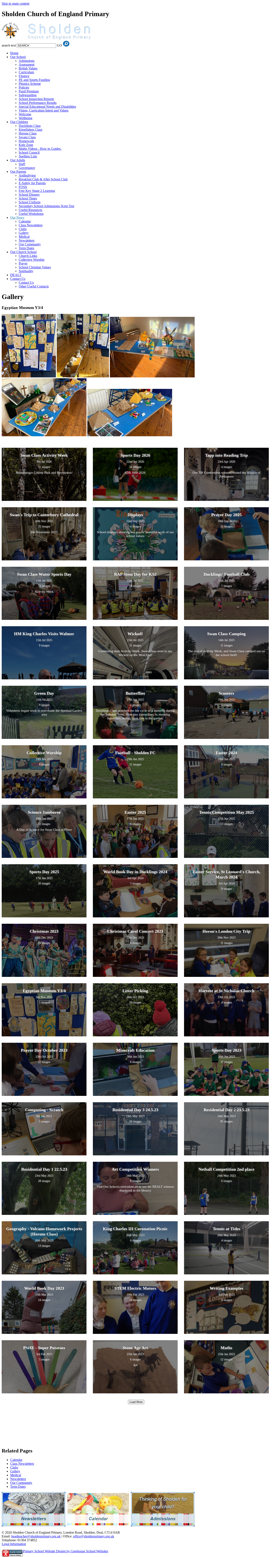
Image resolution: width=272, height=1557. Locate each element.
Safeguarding (28, 95)
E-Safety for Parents (32, 183)
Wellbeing (25, 118)
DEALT (15, 275)
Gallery (24, 233)
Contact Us (17, 279)
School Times (28, 198)
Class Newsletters (30, 225)
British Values (28, 68)
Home (14, 53)
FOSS (23, 187)
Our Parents (18, 171)
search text (9, 45)
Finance (24, 76)
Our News (17, 217)
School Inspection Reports (36, 99)
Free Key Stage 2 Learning (37, 191)
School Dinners (29, 194)
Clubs (23, 229)
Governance (27, 168)
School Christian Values (35, 267)
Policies (24, 87)
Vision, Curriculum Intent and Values (43, 110)
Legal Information (14, 1544)
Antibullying (27, 175)
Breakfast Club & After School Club (43, 179)
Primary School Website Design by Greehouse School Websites (65, 1551)
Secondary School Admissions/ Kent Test (46, 206)
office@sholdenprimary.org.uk (93, 1536)
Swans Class (27, 137)
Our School (18, 57)
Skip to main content (15, 3)
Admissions (26, 60)
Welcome (25, 114)
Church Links (28, 256)
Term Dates (26, 248)
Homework (26, 141)
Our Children (19, 122)
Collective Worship (31, 259)
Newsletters (26, 240)
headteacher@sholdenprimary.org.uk (36, 1536)
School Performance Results (38, 103)
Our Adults (17, 160)
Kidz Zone (26, 145)
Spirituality (26, 271)
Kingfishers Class (30, 129)
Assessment (26, 64)
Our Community (30, 244)
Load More (136, 1402)
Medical (24, 236)
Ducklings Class (30, 126)
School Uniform (29, 202)
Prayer (23, 263)
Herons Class (28, 133)
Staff (22, 164)
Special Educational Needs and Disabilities (47, 106)
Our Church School (23, 252)
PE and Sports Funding (34, 80)
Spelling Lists (28, 156)
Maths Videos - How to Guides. (40, 148)
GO (59, 45)
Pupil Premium (29, 91)
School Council (29, 152)
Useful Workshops (31, 213)
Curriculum (26, 72)
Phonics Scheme (30, 83)
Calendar (25, 221)
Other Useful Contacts (34, 286)
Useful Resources (30, 210)
